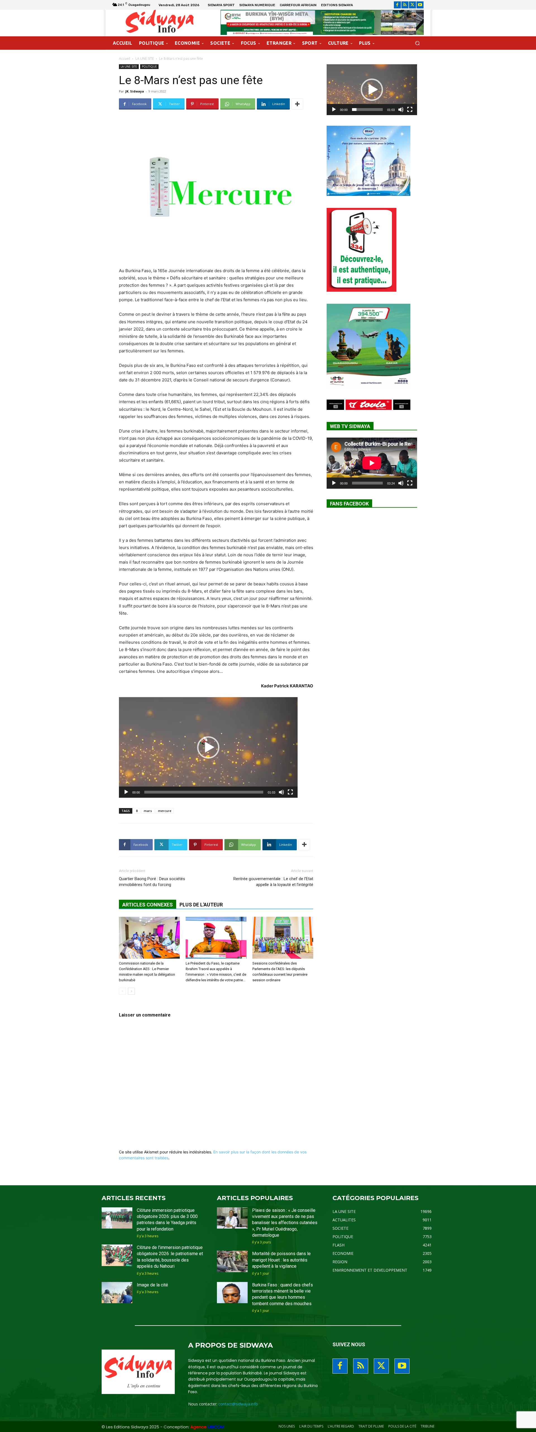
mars (148, 811)
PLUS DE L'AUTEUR (201, 905)
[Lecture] (126, 792)
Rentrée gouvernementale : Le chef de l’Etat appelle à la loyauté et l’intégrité (273, 881)
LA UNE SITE (144, 58)
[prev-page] (122, 991)
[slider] (203, 792)
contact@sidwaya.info (238, 1404)
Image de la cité (152, 1285)
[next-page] (131, 991)
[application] (208, 747)
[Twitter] (412, 5)
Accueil (124, 58)
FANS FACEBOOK (349, 503)
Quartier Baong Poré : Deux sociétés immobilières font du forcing (152, 881)
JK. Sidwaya (134, 91)
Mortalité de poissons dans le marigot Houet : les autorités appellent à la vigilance (281, 1260)
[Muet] (281, 792)
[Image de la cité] (117, 1292)
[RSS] (405, 5)
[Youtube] (420, 5)
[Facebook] (397, 5)
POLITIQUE (149, 66)
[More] (297, 104)
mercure (164, 811)
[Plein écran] (290, 792)
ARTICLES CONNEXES (147, 905)
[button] (417, 43)
